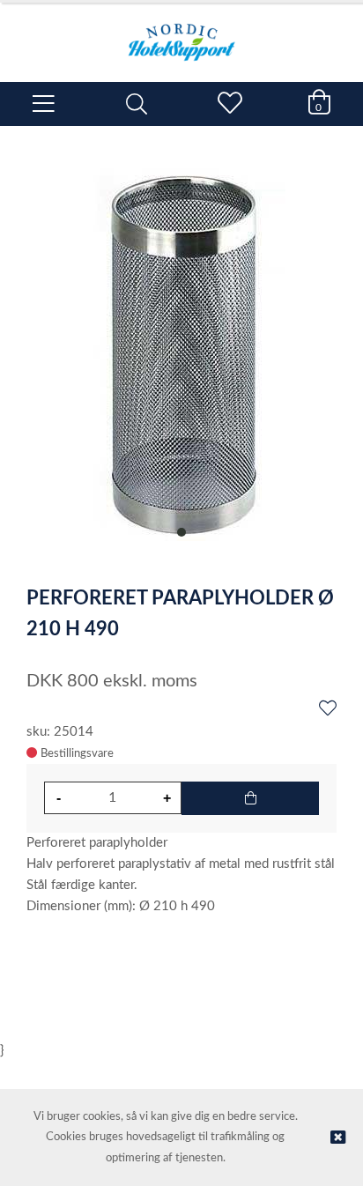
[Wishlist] (328, 709)
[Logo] (181, 33)
